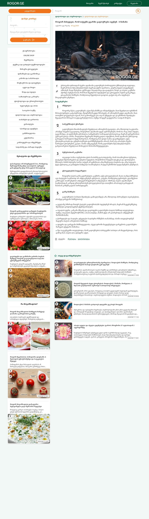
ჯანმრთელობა (28, 133)
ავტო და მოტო (28, 87)
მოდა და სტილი (29, 92)
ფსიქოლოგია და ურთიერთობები (28, 101)
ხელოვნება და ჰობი (29, 106)
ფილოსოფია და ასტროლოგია (28, 115)
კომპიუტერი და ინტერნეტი (29, 142)
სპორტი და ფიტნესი (29, 129)
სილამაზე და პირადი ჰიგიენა (29, 147)
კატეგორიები (29, 11)
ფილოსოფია (84, 239)
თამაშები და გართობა (29, 119)
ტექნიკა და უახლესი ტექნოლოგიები (29, 64)
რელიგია (72, 239)
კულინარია (29, 138)
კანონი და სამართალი (29, 78)
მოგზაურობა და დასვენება (29, 83)
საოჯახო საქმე (28, 110)
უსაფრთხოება (29, 51)
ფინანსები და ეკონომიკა (29, 74)
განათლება (29, 124)
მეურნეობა (29, 60)
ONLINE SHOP (28, 55)
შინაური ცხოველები (29, 69)
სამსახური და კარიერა (29, 96)
